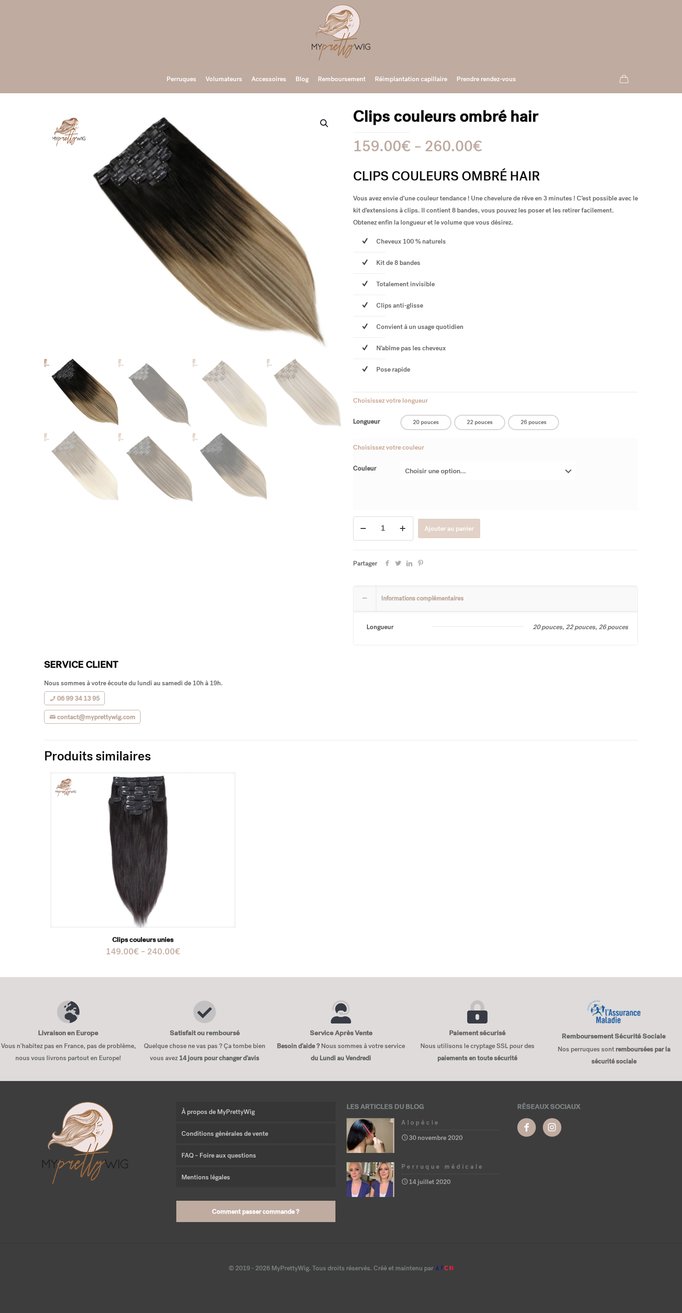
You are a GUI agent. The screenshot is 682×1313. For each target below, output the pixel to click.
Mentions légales (205, 1177)
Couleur (364, 468)
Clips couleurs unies (143, 939)
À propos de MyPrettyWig (218, 1111)
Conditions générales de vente (224, 1133)
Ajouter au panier (449, 528)
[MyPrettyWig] (341, 32)
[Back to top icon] (637, 1294)
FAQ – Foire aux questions (218, 1155)
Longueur (366, 421)
